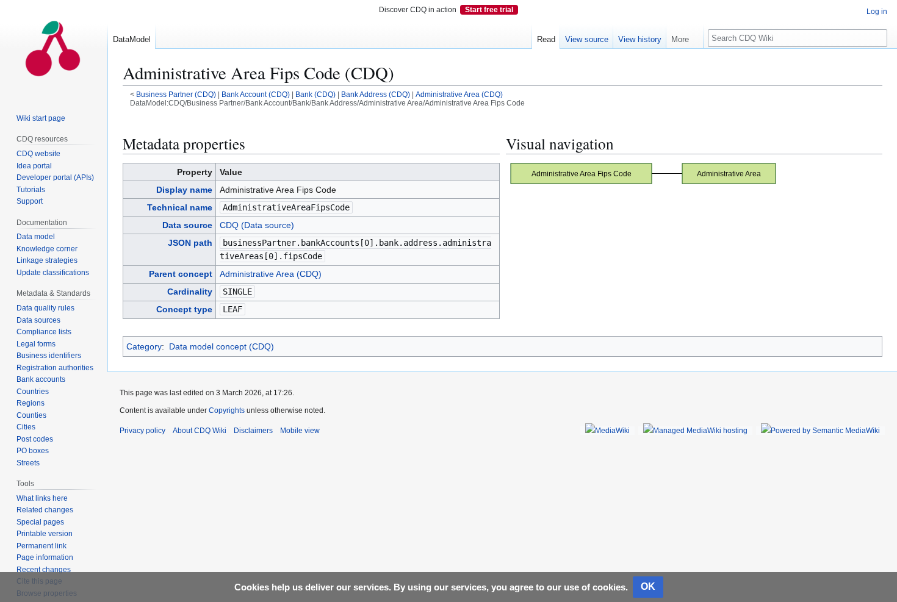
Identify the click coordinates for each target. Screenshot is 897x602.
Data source (187, 225)
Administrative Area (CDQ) (459, 94)
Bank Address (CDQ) (375, 94)
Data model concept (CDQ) (221, 346)
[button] (684, 36)
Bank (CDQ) (315, 94)
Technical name (179, 207)
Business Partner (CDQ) (176, 94)
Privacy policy (142, 430)
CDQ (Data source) (257, 225)
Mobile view (300, 430)
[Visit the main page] (54, 49)
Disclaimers (253, 430)
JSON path (190, 243)
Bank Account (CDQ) (256, 94)
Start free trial (489, 9)
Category (144, 346)
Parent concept (180, 274)
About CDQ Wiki (199, 430)
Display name (184, 190)
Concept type (184, 309)
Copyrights (227, 410)
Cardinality (189, 291)
